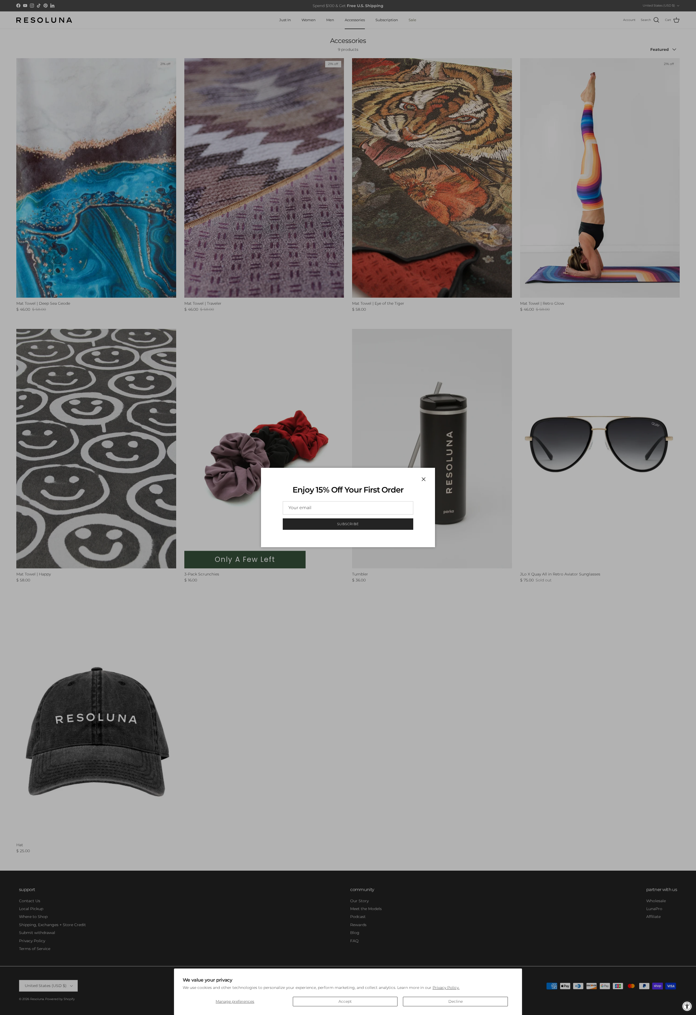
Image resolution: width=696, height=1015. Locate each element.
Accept (345, 1001)
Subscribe (348, 524)
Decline (455, 1001)
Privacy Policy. (446, 987)
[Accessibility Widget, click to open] (687, 1006)
